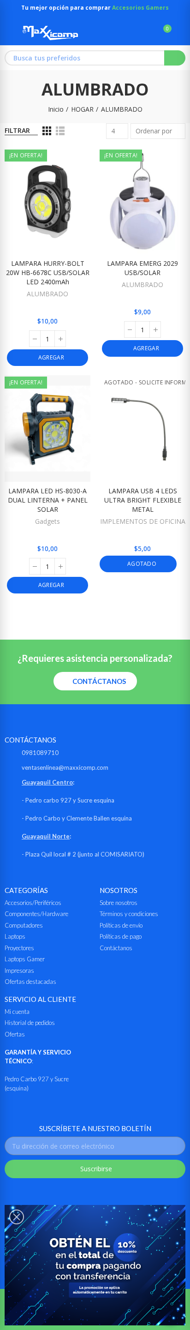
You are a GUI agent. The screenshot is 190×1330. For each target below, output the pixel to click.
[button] (95, 681)
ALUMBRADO (47, 293)
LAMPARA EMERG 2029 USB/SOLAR (142, 268)
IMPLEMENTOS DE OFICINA (142, 521)
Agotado (141, 564)
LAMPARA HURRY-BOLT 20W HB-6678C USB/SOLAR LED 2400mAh (47, 272)
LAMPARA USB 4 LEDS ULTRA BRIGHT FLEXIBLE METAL (142, 500)
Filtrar (17, 130)
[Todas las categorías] (9, 32)
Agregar (50, 357)
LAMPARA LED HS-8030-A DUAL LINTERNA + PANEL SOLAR (48, 500)
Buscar (174, 58)
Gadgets (47, 521)
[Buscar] (147, 33)
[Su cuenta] (180, 32)
